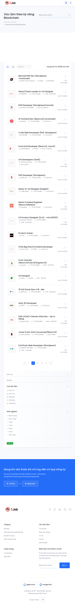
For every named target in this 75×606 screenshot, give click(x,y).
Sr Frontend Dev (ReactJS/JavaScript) (37, 119)
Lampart (23, 265)
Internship (12, 400)
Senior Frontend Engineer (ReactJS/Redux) (30, 203)
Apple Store (30, 585)
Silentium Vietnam (26, 220)
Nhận (64, 565)
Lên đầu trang (34, 600)
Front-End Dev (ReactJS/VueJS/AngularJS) (32, 261)
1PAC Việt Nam (25, 334)
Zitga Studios (25, 321)
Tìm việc (12, 484)
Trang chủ (7, 22)
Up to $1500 (24, 164)
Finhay (23, 278)
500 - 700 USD (41, 278)
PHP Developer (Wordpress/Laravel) (36, 105)
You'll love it (47, 121)
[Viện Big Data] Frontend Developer (35, 247)
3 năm (11, 425)
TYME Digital (25, 191)
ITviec (22, 235)
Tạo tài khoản (8, 553)
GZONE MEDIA (25, 148)
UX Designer (24, 275)
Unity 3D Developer (27, 303)
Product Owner (25, 233)
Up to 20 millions (43, 107)
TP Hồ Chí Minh (36, 94)
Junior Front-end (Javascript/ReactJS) (37, 332)
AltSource (24, 292)
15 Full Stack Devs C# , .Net (31, 289)
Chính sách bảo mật (10, 539)
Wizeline (23, 121)
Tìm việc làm (43, 528)
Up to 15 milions (47, 148)
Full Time (11, 390)
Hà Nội (41, 81)
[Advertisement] (37, 47)
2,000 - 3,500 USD (26, 222)
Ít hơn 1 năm (12, 419)
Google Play (47, 585)
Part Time (12, 393)
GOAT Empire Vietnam (28, 81)
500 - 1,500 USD (49, 265)
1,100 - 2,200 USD (50, 292)
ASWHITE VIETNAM (27, 348)
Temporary (12, 403)
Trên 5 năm (12, 435)
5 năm (11, 431)
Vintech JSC (24, 249)
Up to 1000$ (51, 334)
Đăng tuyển (31, 484)
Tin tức (41, 535)
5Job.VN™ (33, 591)
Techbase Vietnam (26, 162)
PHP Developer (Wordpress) (31, 175)
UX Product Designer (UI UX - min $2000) (38, 217)
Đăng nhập (7, 556)
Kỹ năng (14, 22)
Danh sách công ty (44, 532)
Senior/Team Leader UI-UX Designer (35, 91)
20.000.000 (50, 81)
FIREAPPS (24, 94)
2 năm (11, 422)
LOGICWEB (24, 135)
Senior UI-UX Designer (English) (33, 189)
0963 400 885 (43, 542)
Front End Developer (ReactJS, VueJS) (36, 146)
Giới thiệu (6, 528)
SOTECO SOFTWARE (27, 107)
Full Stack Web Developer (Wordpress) (37, 345)
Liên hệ (41, 539)
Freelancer (12, 397)
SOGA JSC (24, 177)
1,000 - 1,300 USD (26, 350)
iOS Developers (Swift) (29, 159)
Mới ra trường (13, 415)
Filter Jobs (10, 443)
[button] (24, 67)
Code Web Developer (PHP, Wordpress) (37, 132)
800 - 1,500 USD (52, 321)
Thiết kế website (33, 593)
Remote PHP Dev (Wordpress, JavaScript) (32, 77)
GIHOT (23, 305)
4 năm (11, 428)
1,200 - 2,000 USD (50, 94)
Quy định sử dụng (9, 535)
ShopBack (24, 207)
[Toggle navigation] (66, 3)
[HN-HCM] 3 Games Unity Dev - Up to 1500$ (36, 317)
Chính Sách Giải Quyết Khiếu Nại (13, 532)
